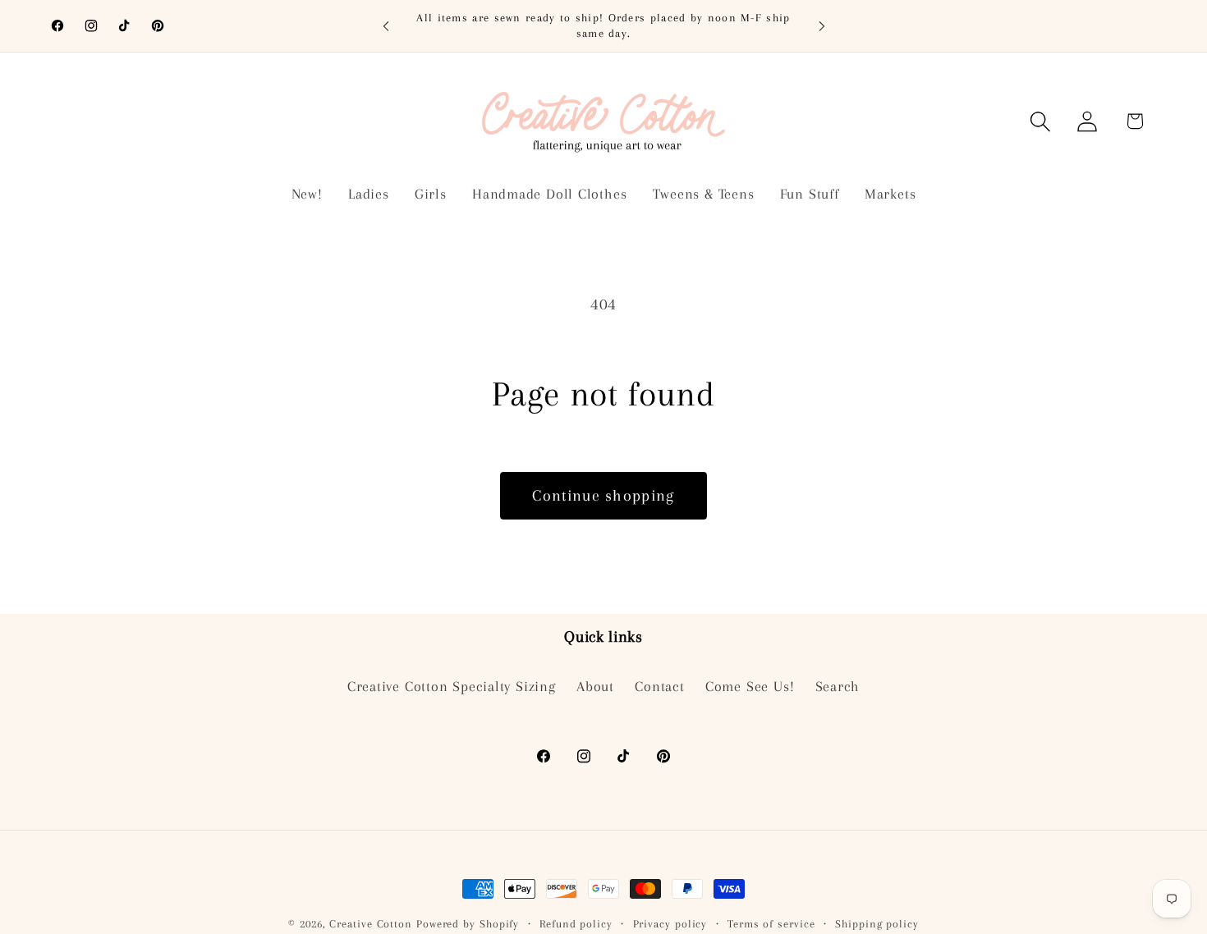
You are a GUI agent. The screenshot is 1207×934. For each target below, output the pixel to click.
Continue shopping (603, 495)
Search (838, 687)
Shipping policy (877, 924)
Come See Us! (749, 687)
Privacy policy (670, 924)
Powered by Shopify (467, 924)
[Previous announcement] (386, 26)
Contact (659, 687)
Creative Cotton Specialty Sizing (451, 687)
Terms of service (771, 924)
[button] (1040, 121)
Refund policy (576, 924)
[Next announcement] (822, 26)
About (595, 687)
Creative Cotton (370, 924)
